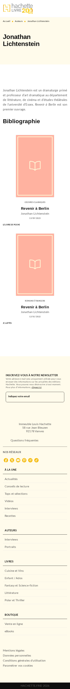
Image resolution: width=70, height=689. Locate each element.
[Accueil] (18, 8)
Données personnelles (17, 655)
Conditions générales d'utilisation (24, 660)
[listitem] (6, 460)
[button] (8, 54)
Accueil (6, 21)
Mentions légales (13, 650)
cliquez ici (36, 387)
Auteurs (19, 21)
